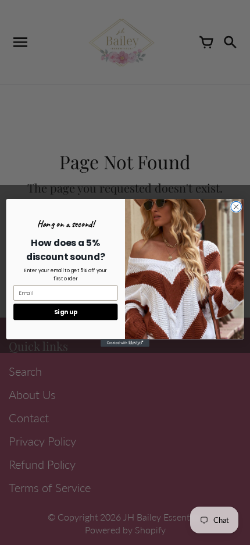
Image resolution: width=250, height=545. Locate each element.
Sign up (65, 311)
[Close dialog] (236, 206)
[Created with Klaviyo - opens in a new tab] (125, 343)
